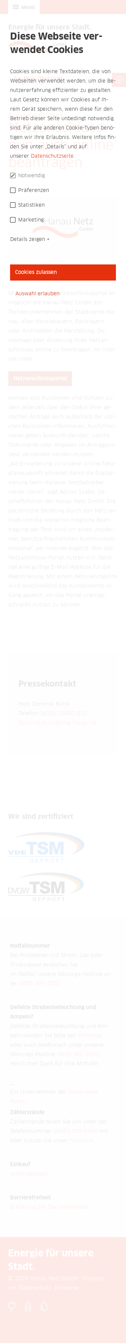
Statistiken (31, 205)
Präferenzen (33, 190)
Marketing (31, 219)
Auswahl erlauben (37, 293)
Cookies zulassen (36, 272)
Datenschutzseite (52, 156)
